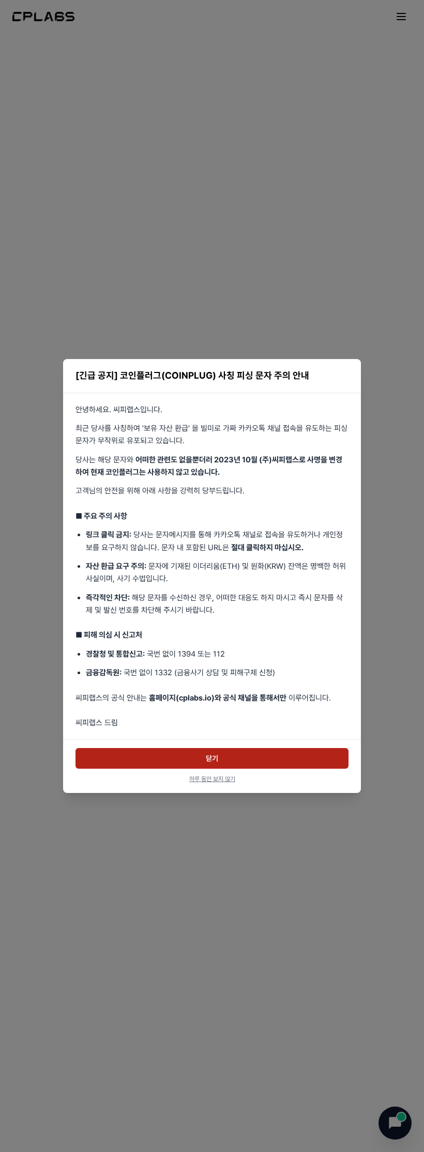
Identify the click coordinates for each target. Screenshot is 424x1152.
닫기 (212, 758)
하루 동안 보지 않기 (212, 779)
